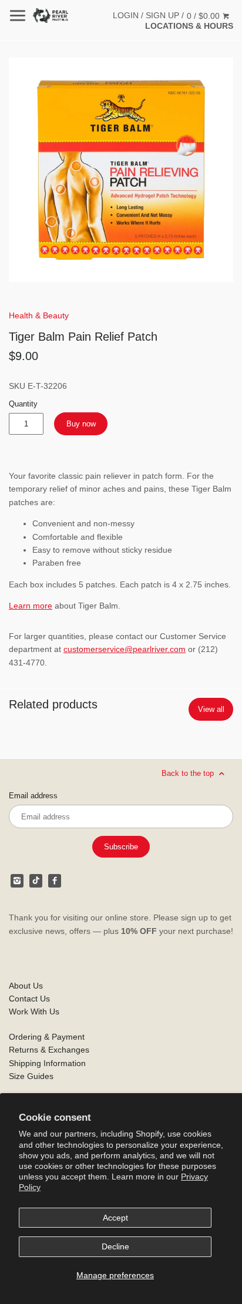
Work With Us (34, 1011)
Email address (33, 796)
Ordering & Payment (47, 1036)
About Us (26, 985)
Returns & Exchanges (49, 1049)
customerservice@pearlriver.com (124, 649)
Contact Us (29, 998)
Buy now (81, 423)
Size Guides (31, 1076)
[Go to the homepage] (50, 15)
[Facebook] (54, 880)
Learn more (30, 605)
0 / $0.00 (204, 16)
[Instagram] (17, 880)
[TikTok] (35, 880)
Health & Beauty (39, 315)
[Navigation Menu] (17, 15)
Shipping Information (47, 1063)
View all (211, 709)
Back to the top (189, 773)
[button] (121, 170)
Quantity (23, 404)
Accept (115, 1217)
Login (126, 15)
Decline (115, 1246)
